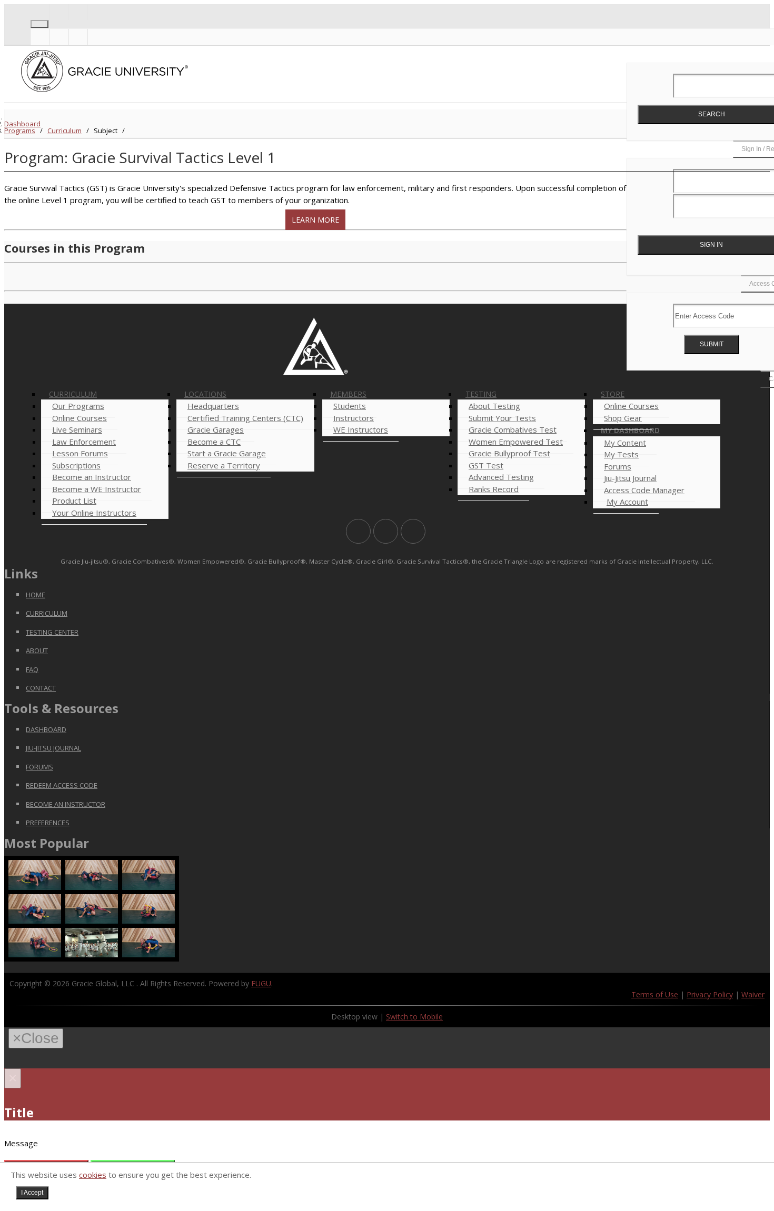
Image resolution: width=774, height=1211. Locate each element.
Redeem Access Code (61, 785)
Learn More (315, 220)
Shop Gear (623, 418)
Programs (19, 130)
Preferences (48, 822)
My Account (627, 501)
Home (35, 594)
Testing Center (52, 632)
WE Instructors (360, 429)
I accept (32, 1192)
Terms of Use (654, 994)
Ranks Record (494, 489)
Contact (41, 688)
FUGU (261, 983)
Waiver (753, 994)
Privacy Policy (710, 994)
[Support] (39, 12)
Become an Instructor (65, 804)
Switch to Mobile (414, 1017)
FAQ (32, 669)
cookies (92, 1174)
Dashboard (22, 123)
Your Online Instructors (94, 512)
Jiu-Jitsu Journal (53, 748)
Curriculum (64, 130)
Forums (39, 767)
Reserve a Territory (223, 465)
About (37, 650)
